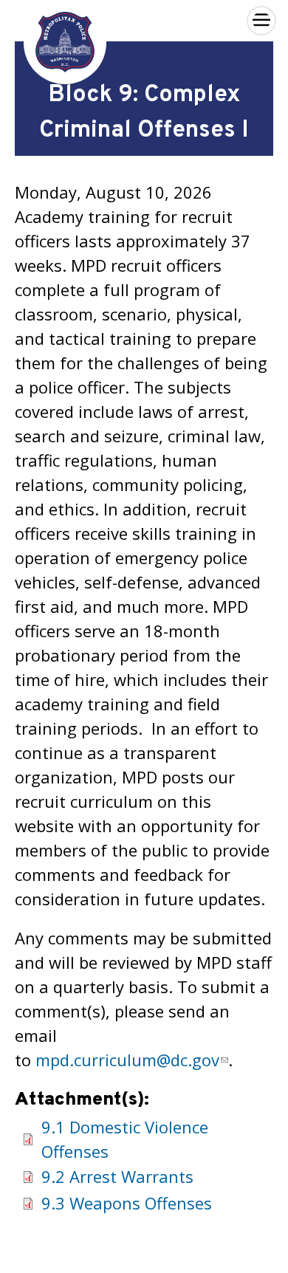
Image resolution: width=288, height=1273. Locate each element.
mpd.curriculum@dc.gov (127, 1060)
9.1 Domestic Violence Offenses (124, 1139)
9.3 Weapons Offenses (126, 1203)
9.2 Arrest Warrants (117, 1176)
